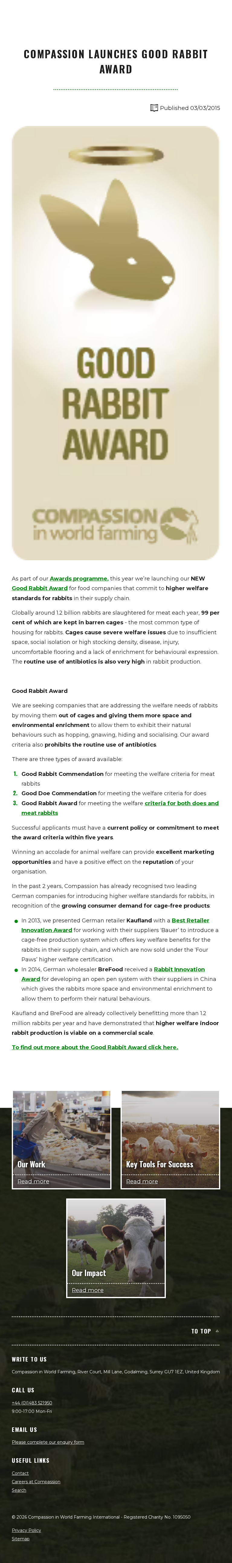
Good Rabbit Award (40, 588)
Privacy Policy (26, 1530)
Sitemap (21, 1539)
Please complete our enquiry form (48, 1442)
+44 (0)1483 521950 (32, 1403)
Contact (20, 1473)
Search (19, 1490)
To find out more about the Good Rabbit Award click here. (95, 1047)
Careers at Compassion (36, 1481)
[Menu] (220, 11)
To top (201, 1331)
